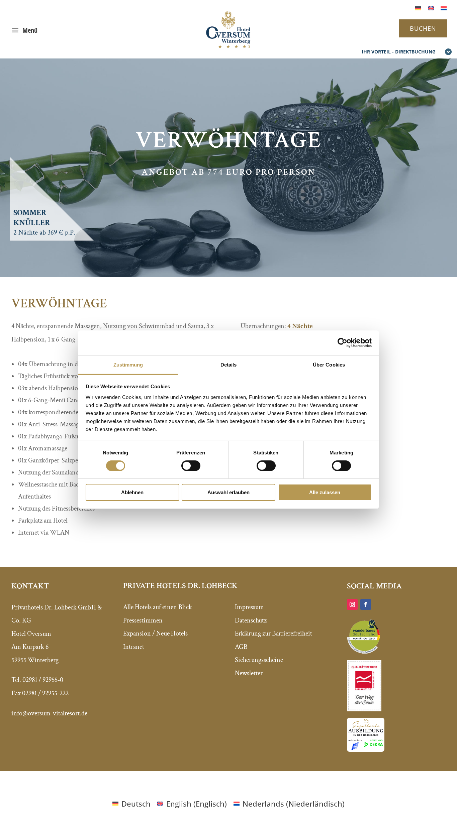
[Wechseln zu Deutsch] (418, 7)
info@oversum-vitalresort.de (49, 713)
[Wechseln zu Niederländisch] (443, 7)
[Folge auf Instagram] (352, 604)
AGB (241, 647)
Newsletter (249, 673)
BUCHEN (423, 28)
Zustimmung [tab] (128, 364)
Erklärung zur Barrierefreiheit (273, 633)
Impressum (249, 607)
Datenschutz (251, 620)
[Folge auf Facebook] (365, 604)
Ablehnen (132, 492)
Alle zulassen (324, 492)
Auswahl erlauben (228, 492)
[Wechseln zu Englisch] (431, 7)
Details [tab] (228, 364)
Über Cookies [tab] (329, 364)
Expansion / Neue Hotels (155, 633)
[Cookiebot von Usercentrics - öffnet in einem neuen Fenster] (342, 343)
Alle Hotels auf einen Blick (157, 607)
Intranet (133, 647)
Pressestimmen (143, 620)
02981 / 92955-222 (45, 693)
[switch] (190, 465)
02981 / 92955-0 (42, 680)
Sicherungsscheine (259, 660)
